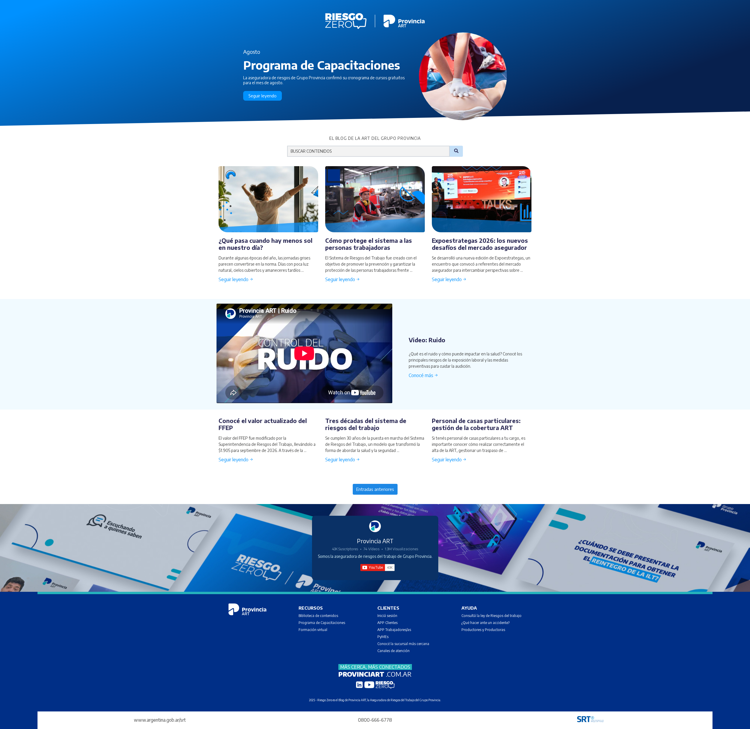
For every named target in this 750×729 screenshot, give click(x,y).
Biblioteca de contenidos (318, 615)
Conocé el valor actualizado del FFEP (263, 424)
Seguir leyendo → (236, 279)
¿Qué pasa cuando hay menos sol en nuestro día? (265, 244)
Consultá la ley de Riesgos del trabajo (491, 615)
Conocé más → (423, 375)
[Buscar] (456, 151)
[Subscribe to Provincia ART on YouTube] (377, 567)
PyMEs (382, 637)
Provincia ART (375, 540)
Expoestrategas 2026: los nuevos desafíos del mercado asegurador (480, 244)
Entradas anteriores (375, 489)
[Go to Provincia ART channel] (375, 526)
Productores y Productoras (483, 629)
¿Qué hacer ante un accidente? (485, 622)
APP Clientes (387, 622)
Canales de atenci (391, 651)
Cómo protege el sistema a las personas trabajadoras (368, 244)
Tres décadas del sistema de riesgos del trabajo (365, 424)
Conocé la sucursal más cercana (403, 644)
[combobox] (368, 151)
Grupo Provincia (430, 700)
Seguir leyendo (262, 95)
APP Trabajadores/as (394, 629)
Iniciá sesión (387, 615)
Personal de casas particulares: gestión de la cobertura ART (476, 424)
